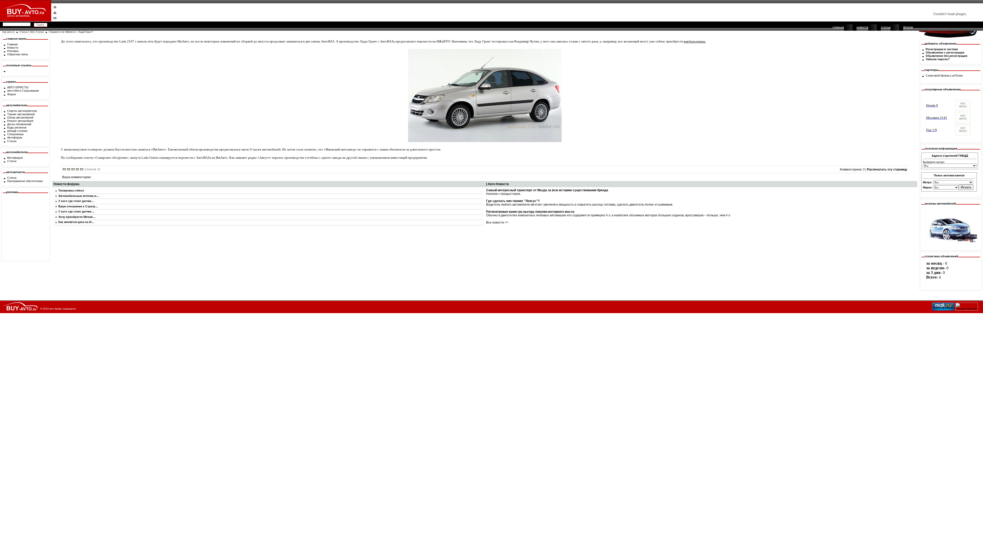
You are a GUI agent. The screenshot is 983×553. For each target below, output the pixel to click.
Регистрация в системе (942, 49)
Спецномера (15, 134)
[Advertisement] (488, 11)
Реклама (12, 50)
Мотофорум (15, 157)
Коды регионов (16, 127)
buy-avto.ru (9, 32)
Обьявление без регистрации (946, 55)
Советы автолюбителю (22, 110)
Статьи (23, 32)
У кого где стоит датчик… (76, 201)
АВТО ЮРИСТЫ (17, 87)
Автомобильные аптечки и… (78, 195)
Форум (11, 94)
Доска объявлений (19, 124)
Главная (12, 44)
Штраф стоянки (17, 130)
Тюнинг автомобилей (21, 114)
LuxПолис (956, 75)
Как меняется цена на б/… (76, 222)
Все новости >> (497, 222)
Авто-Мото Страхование (23, 90)
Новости (12, 47)
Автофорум (14, 137)
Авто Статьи (37, 32)
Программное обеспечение (25, 181)
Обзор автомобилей (20, 117)
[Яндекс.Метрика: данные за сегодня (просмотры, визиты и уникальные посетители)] (966, 307)
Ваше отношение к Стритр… (78, 206)
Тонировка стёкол (71, 190)
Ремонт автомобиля (20, 120)
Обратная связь (17, 54)
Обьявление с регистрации (945, 52)
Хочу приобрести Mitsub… (76, 216)
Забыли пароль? (938, 59)
